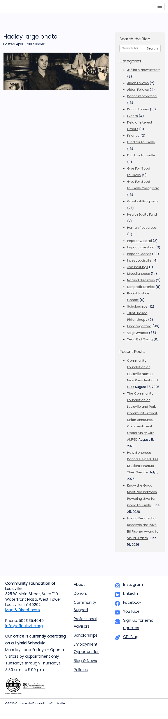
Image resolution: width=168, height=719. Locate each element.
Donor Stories (138, 109)
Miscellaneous (138, 273)
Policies (81, 669)
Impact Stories (139, 253)
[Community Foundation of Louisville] (23, 6)
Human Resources (142, 227)
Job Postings (137, 267)
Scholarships (137, 306)
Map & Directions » (22, 610)
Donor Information (142, 96)
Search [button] (152, 48)
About (79, 584)
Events (132, 115)
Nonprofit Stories (141, 286)
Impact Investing (140, 247)
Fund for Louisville (141, 142)
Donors (80, 593)
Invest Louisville (139, 260)
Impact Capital (139, 240)
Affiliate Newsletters (143, 69)
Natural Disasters (141, 280)
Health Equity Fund (142, 214)
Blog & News (85, 660)
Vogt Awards (137, 332)
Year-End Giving (140, 339)
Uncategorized (139, 326)
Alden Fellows (138, 83)
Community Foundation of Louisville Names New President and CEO (142, 373)
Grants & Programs (142, 201)
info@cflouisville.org (24, 626)
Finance (133, 135)
